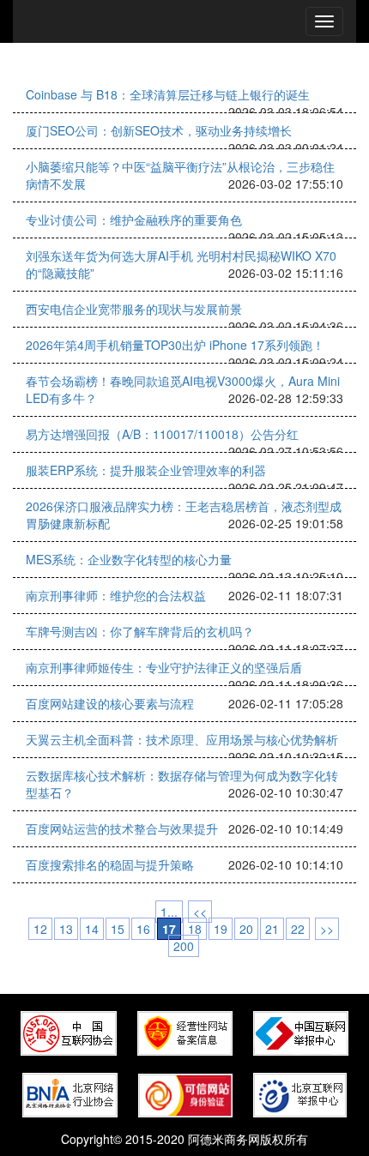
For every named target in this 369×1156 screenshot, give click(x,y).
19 (220, 928)
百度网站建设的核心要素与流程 (110, 703)
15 (117, 928)
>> (327, 928)
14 (92, 928)
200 (183, 945)
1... (169, 911)
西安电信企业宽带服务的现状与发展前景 (134, 308)
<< (200, 911)
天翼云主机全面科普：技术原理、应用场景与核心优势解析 (182, 739)
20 (246, 928)
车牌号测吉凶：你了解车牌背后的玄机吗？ (140, 631)
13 (66, 928)
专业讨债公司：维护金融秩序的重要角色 (134, 219)
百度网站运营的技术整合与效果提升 (122, 828)
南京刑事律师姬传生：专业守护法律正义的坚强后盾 (164, 667)
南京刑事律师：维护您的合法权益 (116, 595)
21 (272, 928)
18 (195, 928)
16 (143, 928)
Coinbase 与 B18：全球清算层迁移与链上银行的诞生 (168, 94)
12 (40, 928)
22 (298, 928)
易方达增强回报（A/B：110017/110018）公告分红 (162, 434)
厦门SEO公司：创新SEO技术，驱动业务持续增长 (159, 130)
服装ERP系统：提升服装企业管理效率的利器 (146, 470)
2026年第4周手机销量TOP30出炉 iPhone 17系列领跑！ (175, 344)
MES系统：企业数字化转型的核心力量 (129, 559)
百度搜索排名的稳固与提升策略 (110, 864)
